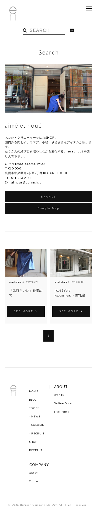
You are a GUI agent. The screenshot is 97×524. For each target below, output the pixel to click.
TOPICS (34, 408)
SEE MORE (23, 311)
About (33, 472)
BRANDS (48, 196)
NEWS (35, 416)
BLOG (33, 399)
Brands (59, 394)
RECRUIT (37, 433)
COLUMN (37, 424)
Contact (34, 481)
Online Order (63, 403)
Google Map (49, 208)
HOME (33, 391)
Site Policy (61, 411)
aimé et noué (16, 282)
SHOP (33, 441)
